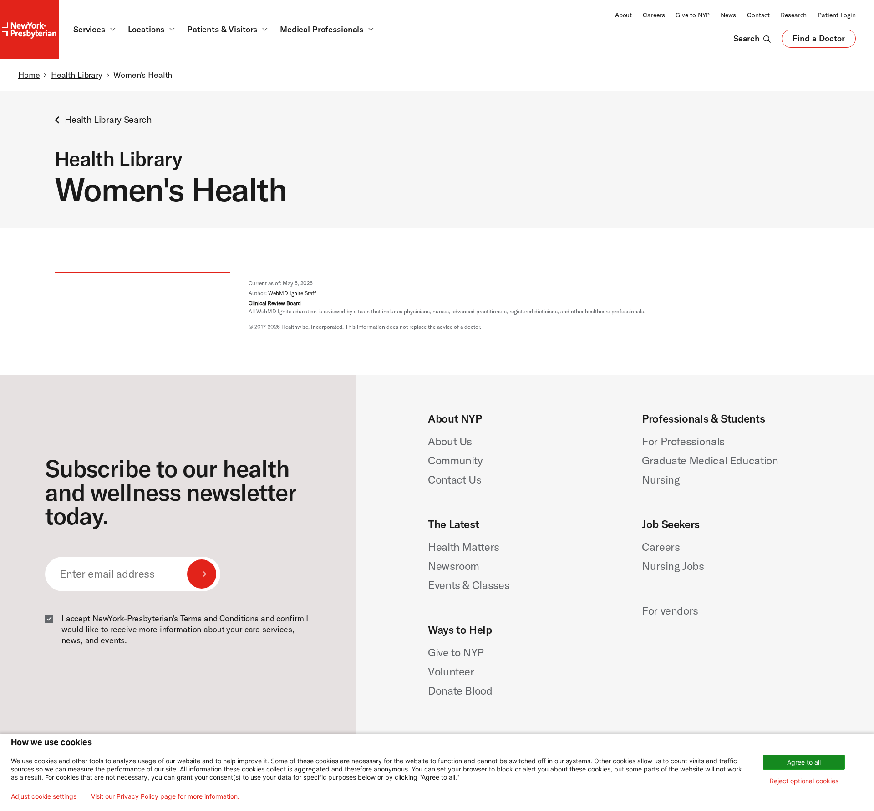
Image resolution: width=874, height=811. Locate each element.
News (728, 15)
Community (455, 460)
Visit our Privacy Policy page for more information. (165, 796)
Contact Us (454, 479)
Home (29, 75)
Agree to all (804, 762)
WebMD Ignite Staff (292, 293)
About (623, 15)
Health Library (76, 75)
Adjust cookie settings (43, 796)
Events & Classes (468, 585)
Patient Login (837, 15)
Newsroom (453, 566)
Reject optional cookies (804, 781)
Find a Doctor (819, 40)
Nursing (661, 479)
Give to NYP (693, 15)
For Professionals (683, 441)
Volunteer (451, 671)
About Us (450, 441)
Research (794, 15)
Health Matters (463, 547)
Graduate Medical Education (710, 460)
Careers (654, 15)
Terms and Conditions (219, 618)
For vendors (670, 610)
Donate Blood (460, 690)
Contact (758, 15)
